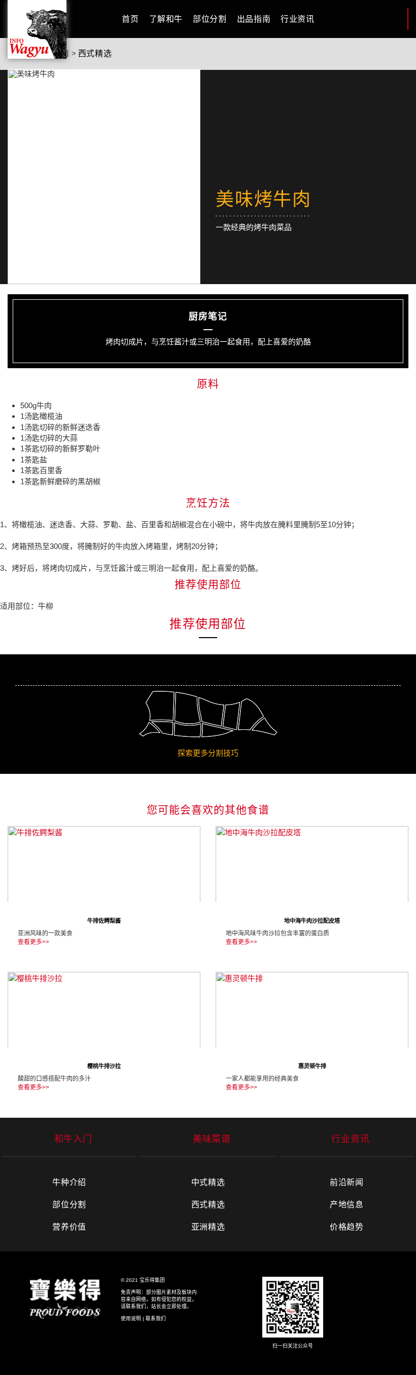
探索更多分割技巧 (208, 753)
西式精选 (95, 53)
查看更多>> (33, 942)
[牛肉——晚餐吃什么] (37, 29)
